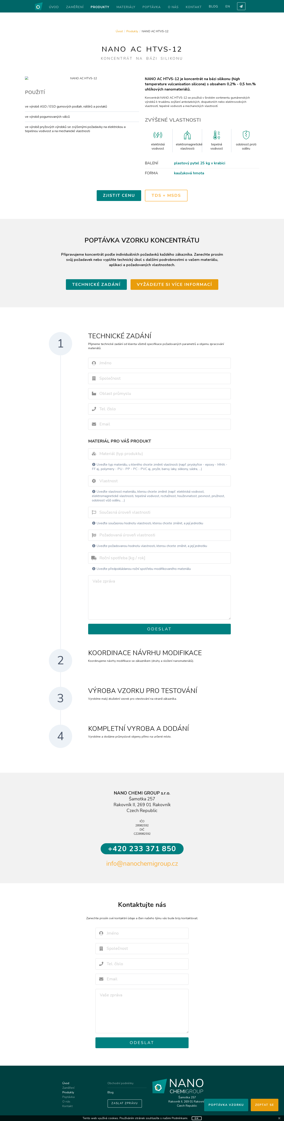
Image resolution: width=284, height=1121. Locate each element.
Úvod (54, 7)
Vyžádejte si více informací (174, 284)
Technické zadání (96, 284)
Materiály (125, 7)
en (227, 7)
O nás (173, 7)
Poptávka (151, 7)
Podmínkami (179, 1118)
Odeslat (159, 629)
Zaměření (75, 7)
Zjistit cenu (119, 195)
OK (197, 1118)
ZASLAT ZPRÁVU (124, 1103)
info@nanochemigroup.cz (142, 863)
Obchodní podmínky (120, 1083)
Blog (213, 7)
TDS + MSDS (166, 195)
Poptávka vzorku (226, 1105)
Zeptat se (264, 1105)
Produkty (100, 7)
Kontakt (194, 7)
